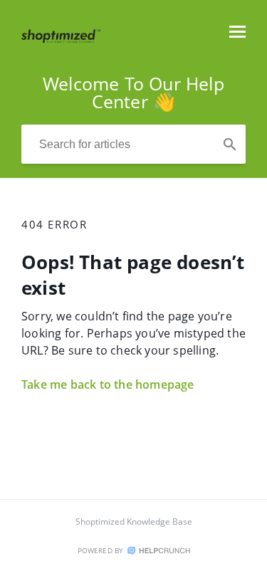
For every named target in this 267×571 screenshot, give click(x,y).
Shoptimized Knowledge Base (133, 521)
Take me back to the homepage (107, 384)
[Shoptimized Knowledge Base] (60, 38)
